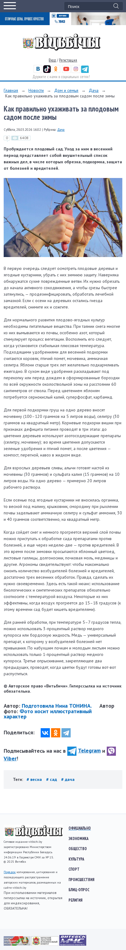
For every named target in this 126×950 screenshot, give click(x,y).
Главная (11, 90)
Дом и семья (66, 90)
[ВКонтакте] (45, 732)
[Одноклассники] (55, 732)
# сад (52, 779)
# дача (68, 779)
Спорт (74, 869)
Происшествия (81, 879)
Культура (76, 859)
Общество (78, 848)
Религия (76, 900)
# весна (35, 779)
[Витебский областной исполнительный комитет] (45, 944)
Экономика (78, 838)
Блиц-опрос (79, 889)
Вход (52, 60)
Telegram (89, 750)
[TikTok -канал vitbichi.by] (47, 71)
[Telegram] (66, 732)
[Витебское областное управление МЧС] (72, 944)
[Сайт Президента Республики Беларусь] (17, 944)
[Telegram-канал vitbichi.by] (85, 71)
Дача (93, 90)
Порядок (10, 872)
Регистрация (68, 60)
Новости (36, 90)
